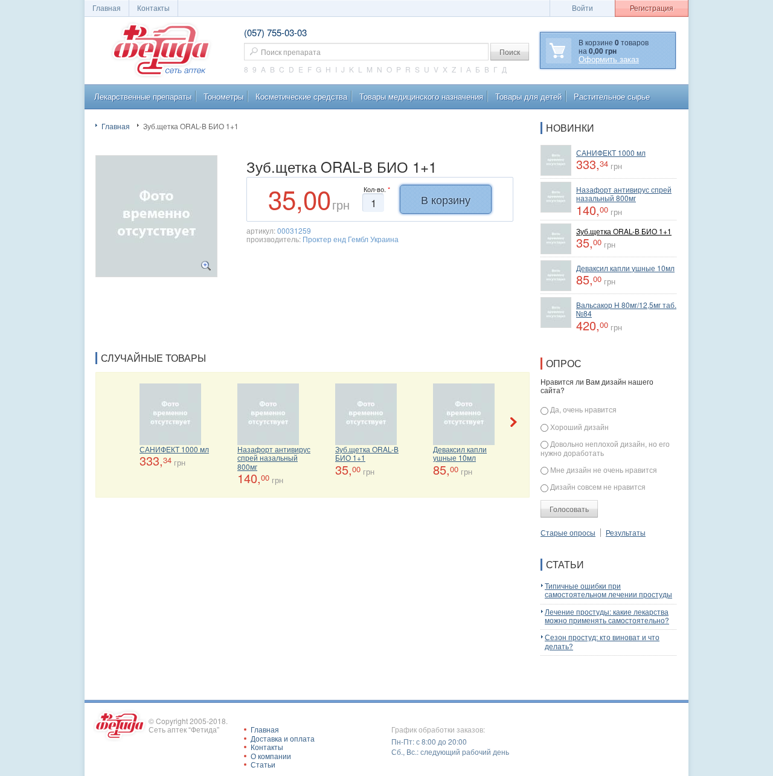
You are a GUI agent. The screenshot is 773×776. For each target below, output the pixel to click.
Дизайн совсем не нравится (598, 486)
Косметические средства (301, 96)
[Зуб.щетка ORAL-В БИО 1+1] (156, 215)
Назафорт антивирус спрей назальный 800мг (273, 458)
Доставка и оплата (283, 738)
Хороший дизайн (579, 427)
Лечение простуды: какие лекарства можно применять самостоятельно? (607, 615)
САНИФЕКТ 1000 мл (174, 449)
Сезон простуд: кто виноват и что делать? (602, 641)
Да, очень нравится (583, 409)
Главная (115, 126)
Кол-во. (377, 189)
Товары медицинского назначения (421, 96)
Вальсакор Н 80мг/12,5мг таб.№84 (626, 309)
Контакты (153, 7)
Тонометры (223, 96)
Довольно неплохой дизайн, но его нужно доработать (605, 448)
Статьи (263, 764)
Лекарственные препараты (142, 96)
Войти (582, 7)
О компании (271, 756)
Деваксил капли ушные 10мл (460, 453)
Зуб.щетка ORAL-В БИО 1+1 (367, 453)
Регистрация (651, 7)
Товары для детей (528, 96)
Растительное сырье (612, 96)
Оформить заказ (609, 59)
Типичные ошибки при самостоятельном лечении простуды (608, 589)
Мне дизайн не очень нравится (603, 469)
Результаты (626, 532)
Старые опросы (567, 532)
